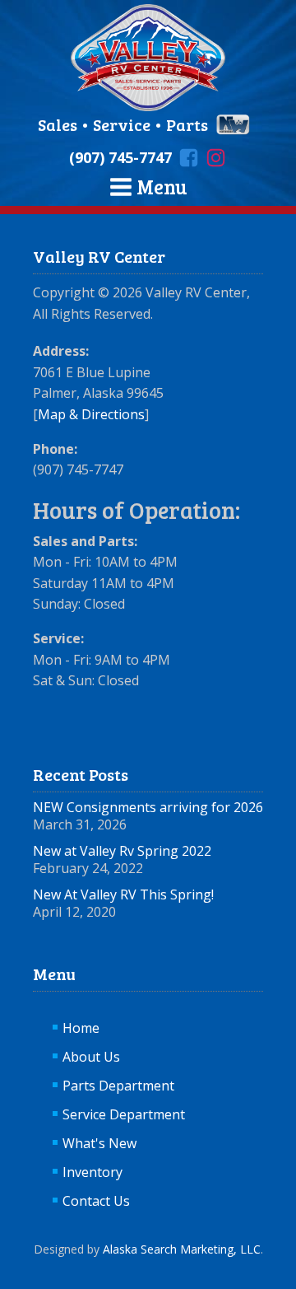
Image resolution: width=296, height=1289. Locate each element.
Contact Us (96, 1201)
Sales (59, 124)
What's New (99, 1143)
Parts (187, 124)
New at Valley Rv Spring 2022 (122, 851)
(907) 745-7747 (120, 157)
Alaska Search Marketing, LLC (182, 1249)
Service (121, 124)
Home (80, 1028)
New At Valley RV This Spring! (123, 894)
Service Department (123, 1114)
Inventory (92, 1172)
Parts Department (118, 1086)
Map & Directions (91, 414)
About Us (91, 1057)
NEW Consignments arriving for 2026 (148, 807)
